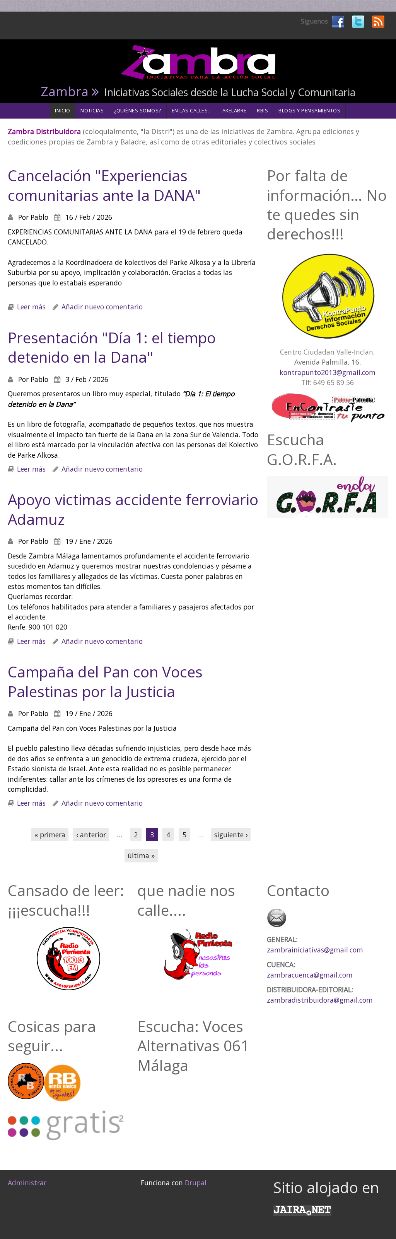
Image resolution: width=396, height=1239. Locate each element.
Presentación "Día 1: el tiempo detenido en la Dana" (112, 347)
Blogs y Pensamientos (309, 110)
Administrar (27, 1182)
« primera (49, 834)
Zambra (65, 91)
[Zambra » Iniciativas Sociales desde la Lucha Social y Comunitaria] (198, 61)
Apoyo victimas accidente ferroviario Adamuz (133, 509)
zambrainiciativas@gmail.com (315, 949)
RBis (262, 110)
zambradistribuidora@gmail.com (320, 1000)
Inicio (62, 110)
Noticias (92, 110)
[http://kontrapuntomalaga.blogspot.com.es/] (327, 296)
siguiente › (231, 834)
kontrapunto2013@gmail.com (328, 372)
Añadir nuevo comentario (102, 306)
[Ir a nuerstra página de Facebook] (338, 20)
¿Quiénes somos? (137, 110)
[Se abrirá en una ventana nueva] (302, 1209)
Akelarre (234, 110)
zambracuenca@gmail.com (310, 974)
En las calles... (192, 110)
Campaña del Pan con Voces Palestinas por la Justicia (105, 681)
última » (141, 855)
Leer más (31, 306)
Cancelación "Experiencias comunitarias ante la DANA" (104, 185)
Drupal (196, 1182)
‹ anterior (91, 834)
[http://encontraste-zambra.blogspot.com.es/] (327, 408)
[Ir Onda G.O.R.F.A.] (327, 497)
